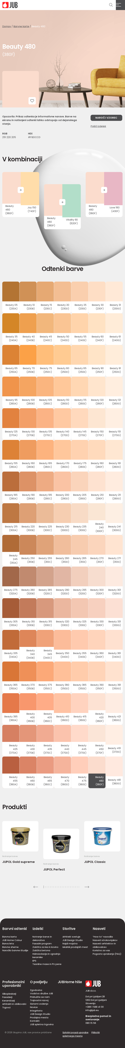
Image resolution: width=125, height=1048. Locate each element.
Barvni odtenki (14, 928)
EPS (34, 960)
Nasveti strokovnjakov (105, 940)
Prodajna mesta (39, 1017)
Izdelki (37, 928)
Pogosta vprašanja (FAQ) (107, 953)
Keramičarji (8, 1000)
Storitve (68, 928)
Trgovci (6, 1007)
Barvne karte (21, 26)
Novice (34, 1007)
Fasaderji (7, 997)
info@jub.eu (92, 1010)
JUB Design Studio (72, 940)
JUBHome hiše (70, 982)
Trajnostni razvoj (39, 1000)
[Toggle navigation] (120, 5)
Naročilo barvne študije (15, 950)
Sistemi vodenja (39, 1003)
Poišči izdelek (98, 126)
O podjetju (39, 982)
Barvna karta (9, 936)
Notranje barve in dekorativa (42, 938)
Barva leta (8, 943)
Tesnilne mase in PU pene (46, 964)
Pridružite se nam (40, 997)
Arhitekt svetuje (71, 936)
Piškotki (95, 1032)
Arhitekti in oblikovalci (14, 1004)
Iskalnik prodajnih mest (75, 947)
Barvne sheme (10, 947)
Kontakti (34, 1020)
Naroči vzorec (106, 117)
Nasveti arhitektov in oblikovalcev (104, 945)
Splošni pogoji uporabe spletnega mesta (75, 1034)
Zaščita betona (41, 950)
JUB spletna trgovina (42, 1024)
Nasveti (99, 928)
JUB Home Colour (12, 940)
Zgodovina (36, 990)
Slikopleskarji (9, 993)
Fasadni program (42, 943)
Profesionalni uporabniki (13, 984)
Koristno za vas (101, 950)
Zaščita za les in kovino (45, 947)
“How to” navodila (103, 936)
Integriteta (36, 1010)
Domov (6, 26)
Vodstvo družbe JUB (41, 993)
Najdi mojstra (69, 943)
